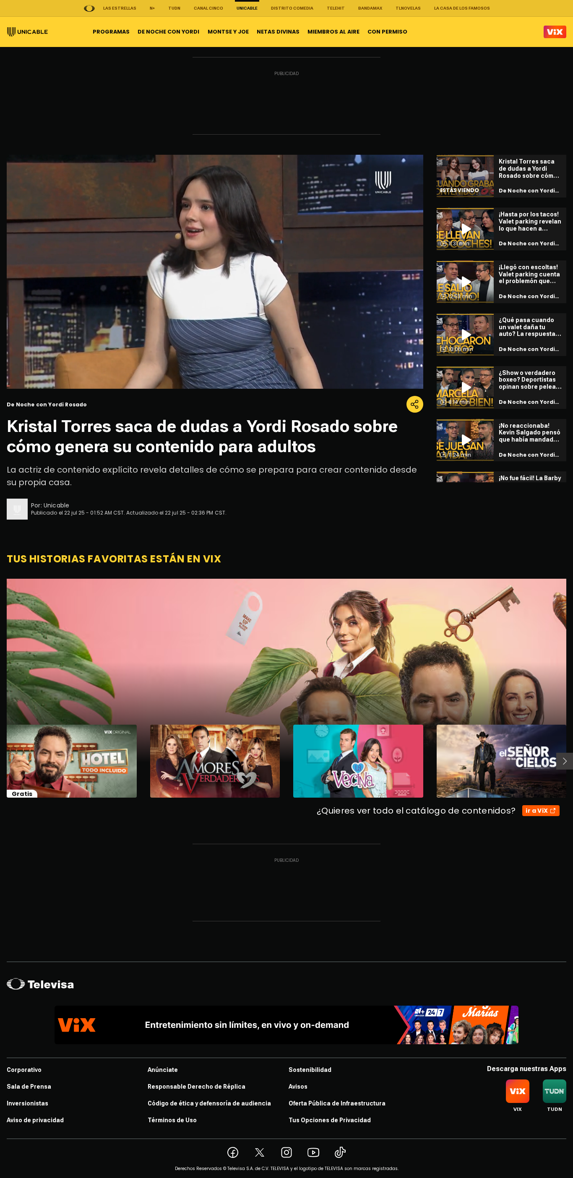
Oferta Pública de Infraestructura (337, 1103)
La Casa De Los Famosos (462, 8)
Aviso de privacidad (35, 1120)
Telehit (336, 8)
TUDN (174, 8)
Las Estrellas (119, 8)
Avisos (298, 1086)
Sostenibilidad (310, 1069)
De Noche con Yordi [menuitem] (168, 31)
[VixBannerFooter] (286, 1025)
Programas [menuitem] (111, 31)
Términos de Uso (172, 1120)
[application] (215, 272)
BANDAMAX (370, 8)
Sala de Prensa (29, 1086)
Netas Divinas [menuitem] (278, 31)
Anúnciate (163, 1069)
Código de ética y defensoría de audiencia (209, 1103)
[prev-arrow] (1, 761)
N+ (152, 8)
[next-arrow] (564, 761)
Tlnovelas (408, 8)
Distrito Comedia (292, 8)
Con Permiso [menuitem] (387, 31)
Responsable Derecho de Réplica (196, 1086)
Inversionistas (27, 1103)
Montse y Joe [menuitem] (228, 31)
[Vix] (555, 32)
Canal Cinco (208, 8)
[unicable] (27, 32)
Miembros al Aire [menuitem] (333, 31)
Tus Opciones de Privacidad (330, 1120)
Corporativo (24, 1069)
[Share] (414, 404)
